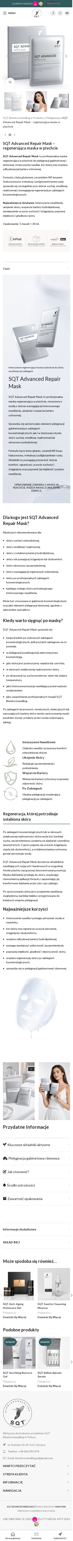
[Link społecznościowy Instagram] (60, 13)
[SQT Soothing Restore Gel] (19, 1353)
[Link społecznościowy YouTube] (67, 13)
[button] (7, 56)
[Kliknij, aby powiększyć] (10, 82)
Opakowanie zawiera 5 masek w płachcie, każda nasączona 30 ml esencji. (36, 487)
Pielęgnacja (53, 117)
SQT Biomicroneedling (16, 117)
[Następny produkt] (14, 135)
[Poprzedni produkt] (5, 135)
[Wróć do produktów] (10, 135)
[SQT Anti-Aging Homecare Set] (19, 1284)
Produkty (38, 117)
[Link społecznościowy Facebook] (53, 13)
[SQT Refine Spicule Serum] (54, 1353)
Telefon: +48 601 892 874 (23, 1451)
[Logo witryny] (36, 12)
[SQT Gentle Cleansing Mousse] (54, 1284)
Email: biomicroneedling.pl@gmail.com (30, 1458)
